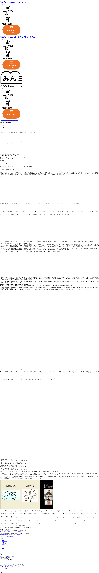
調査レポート (4, 544)
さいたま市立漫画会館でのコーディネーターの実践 (23, 138)
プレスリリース (21, 566)
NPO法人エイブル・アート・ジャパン (7, 556)
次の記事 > (11, 536)
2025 (3, 549)
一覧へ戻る (7, 536)
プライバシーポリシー (4, 566)
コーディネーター (48, 135)
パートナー (28, 135)
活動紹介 (4, 543)
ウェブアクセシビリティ (13, 566)
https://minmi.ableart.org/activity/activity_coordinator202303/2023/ (11, 531)
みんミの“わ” (4, 541)
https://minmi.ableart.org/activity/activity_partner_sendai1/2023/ (10, 534)
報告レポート (4, 542)
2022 (3, 551)
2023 (3, 550)
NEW (3, 540)
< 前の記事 (2, 536)
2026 (3, 548)
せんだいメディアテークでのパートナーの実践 (44, 138)
